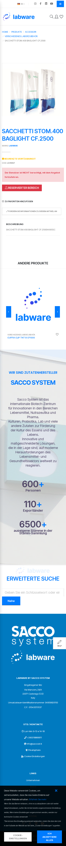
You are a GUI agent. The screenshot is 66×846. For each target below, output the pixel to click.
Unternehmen (33, 780)
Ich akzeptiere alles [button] (49, 836)
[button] (56, 791)
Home (5, 31)
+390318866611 (34, 737)
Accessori (30, 31)
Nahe (11, 601)
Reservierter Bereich (23, 187)
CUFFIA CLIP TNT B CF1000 (21, 337)
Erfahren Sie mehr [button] (37, 799)
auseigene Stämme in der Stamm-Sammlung (33, 531)
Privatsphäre (34, 750)
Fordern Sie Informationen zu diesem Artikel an (32, 211)
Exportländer (33, 510)
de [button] (21, 4)
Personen (33, 490)
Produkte (16, 31)
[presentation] (8, 312)
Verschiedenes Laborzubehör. (21, 36)
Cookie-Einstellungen (34, 756)
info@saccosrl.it (34, 743)
